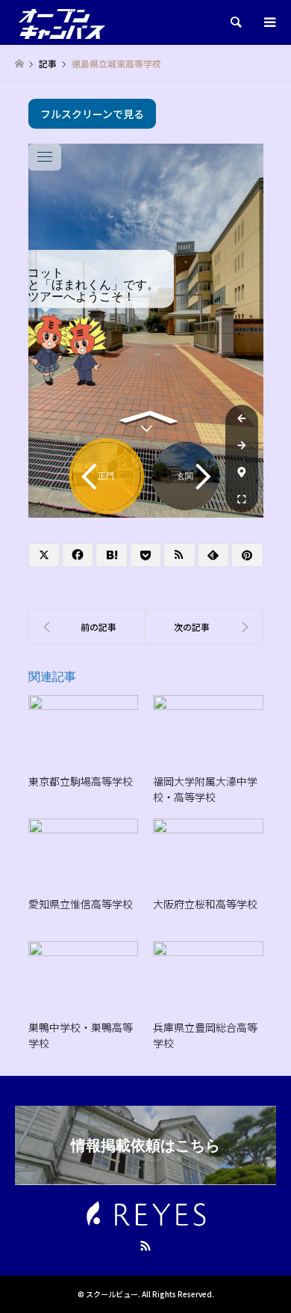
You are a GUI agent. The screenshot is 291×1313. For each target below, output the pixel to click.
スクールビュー (112, 1294)
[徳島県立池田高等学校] (204, 627)
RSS (145, 1245)
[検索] (235, 22)
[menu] (268, 22)
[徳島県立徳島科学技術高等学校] (87, 627)
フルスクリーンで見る (92, 113)
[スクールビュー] (62, 22)
